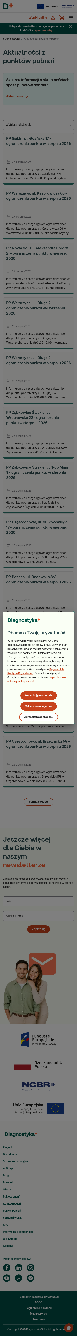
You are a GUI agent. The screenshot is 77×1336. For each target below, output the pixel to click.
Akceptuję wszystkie (38, 695)
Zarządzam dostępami (38, 717)
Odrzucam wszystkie (38, 706)
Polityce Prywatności (20, 673)
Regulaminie (56, 669)
